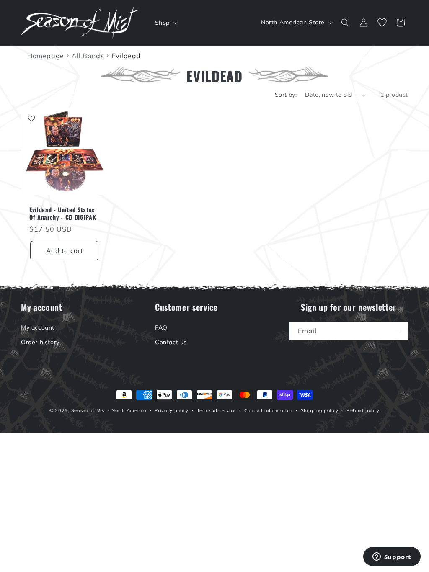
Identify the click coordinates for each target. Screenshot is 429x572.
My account (37, 327)
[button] (165, 22)
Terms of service (216, 410)
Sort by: (286, 94)
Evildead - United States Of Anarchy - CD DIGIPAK (62, 213)
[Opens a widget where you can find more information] (392, 557)
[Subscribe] (398, 331)
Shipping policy (320, 410)
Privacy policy (172, 410)
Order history (40, 342)
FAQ (161, 327)
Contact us (171, 342)
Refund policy (363, 410)
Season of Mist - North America (109, 410)
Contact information (268, 410)
